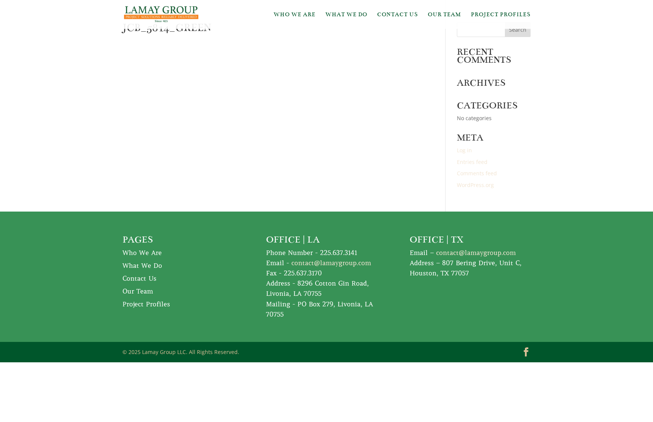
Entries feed (472, 161)
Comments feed (477, 173)
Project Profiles (501, 15)
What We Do (346, 15)
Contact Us (397, 15)
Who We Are (295, 15)
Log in (464, 150)
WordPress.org (475, 185)
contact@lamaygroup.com (331, 263)
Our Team (444, 15)
